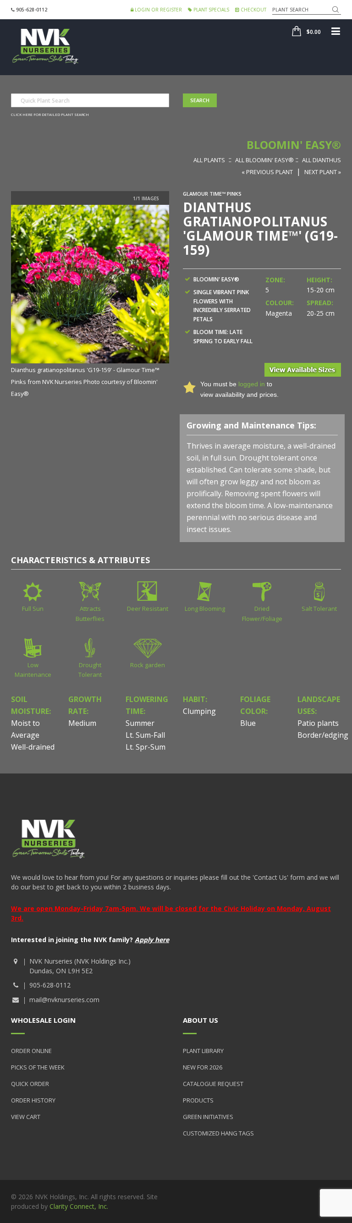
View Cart (25, 1117)
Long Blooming (205, 608)
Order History (33, 1100)
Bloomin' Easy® (294, 144)
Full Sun (33, 608)
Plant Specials (210, 9)
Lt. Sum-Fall (145, 735)
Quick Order (30, 1084)
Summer (140, 723)
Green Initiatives (208, 1117)
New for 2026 (202, 1067)
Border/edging (322, 735)
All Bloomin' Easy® (264, 160)
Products (198, 1100)
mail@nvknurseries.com (64, 999)
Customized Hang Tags (218, 1133)
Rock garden (147, 665)
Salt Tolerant (319, 608)
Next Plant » (322, 172)
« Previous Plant (267, 172)
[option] (90, 302)
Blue (248, 723)
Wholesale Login (43, 1020)
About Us (200, 1020)
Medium (82, 723)
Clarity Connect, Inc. (79, 1206)
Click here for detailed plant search (50, 114)
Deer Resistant (147, 608)
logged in (251, 384)
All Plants (209, 160)
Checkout (252, 9)
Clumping (199, 711)
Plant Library (203, 1051)
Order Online (31, 1051)
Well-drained (33, 747)
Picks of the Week (38, 1067)
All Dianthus (321, 160)
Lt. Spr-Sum (145, 747)
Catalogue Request (213, 1084)
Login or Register (157, 9)
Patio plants (318, 723)
